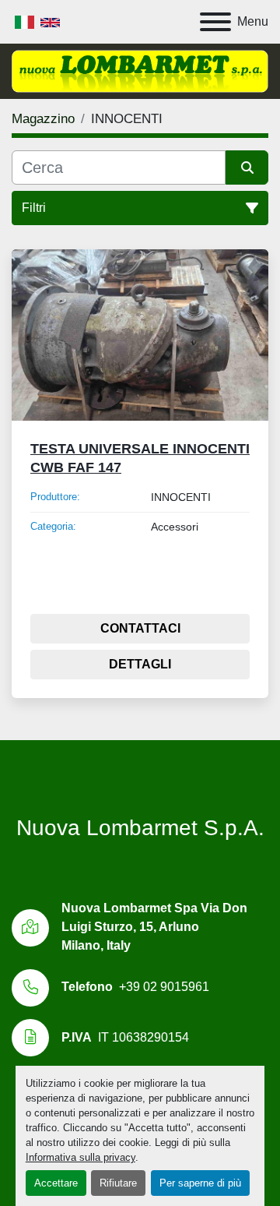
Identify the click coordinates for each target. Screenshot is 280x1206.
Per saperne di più (200, 1183)
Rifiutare (118, 1183)
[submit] (247, 167)
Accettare (56, 1183)
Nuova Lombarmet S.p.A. (140, 828)
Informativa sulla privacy (80, 1157)
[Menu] (215, 21)
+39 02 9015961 (164, 986)
